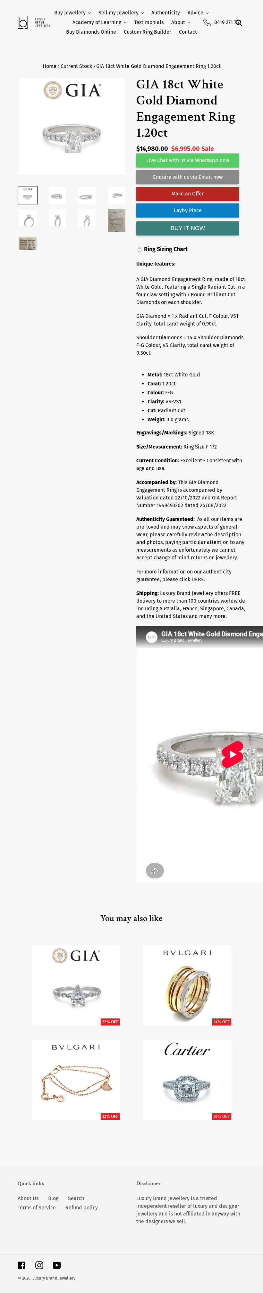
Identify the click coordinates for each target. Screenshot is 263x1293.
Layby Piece (188, 210)
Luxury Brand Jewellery (53, 1278)
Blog (53, 1198)
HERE (197, 579)
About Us (28, 1198)
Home (49, 66)
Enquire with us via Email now (188, 177)
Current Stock (76, 66)
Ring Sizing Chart (166, 249)
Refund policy (81, 1208)
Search (76, 1198)
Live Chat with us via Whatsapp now (187, 160)
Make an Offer (188, 194)
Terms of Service (37, 1208)
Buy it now (188, 228)
